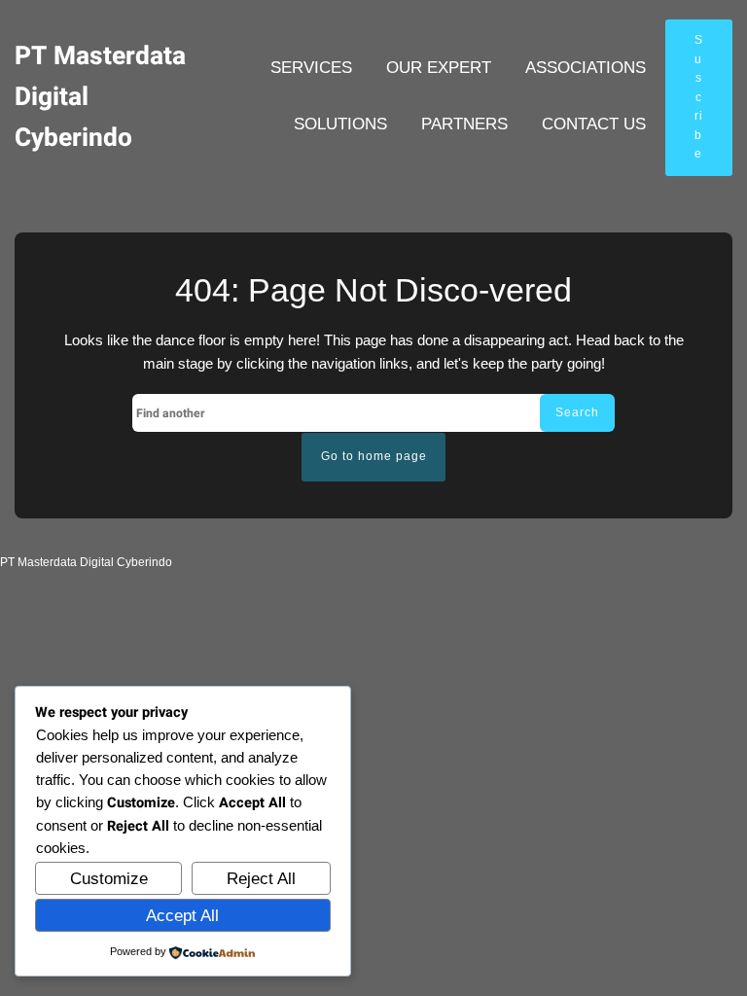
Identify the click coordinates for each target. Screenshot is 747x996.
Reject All (261, 879)
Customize (109, 879)
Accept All (182, 916)
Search (577, 412)
